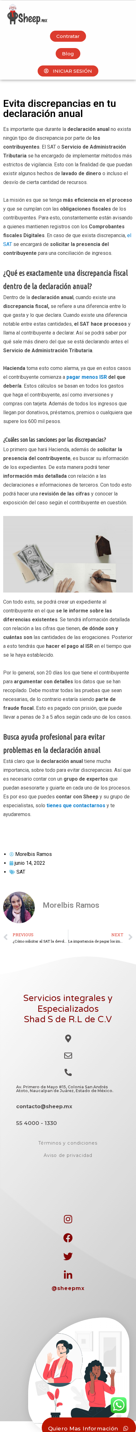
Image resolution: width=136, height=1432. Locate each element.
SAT (20, 872)
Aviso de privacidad (68, 1155)
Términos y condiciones (67, 1143)
